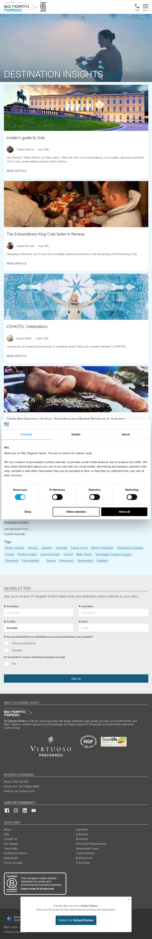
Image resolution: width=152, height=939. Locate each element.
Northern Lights (27, 554)
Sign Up (76, 678)
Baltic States (84, 554)
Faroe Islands (30, 561)
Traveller (16, 650)
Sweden (47, 548)
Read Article (17, 171)
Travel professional (23, 643)
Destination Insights (16, 522)
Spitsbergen (85, 561)
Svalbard (102, 561)
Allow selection (76, 511)
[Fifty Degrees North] (20, 7)
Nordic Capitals (14, 548)
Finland (9, 554)
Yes (13, 663)
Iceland (68, 554)
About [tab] (126, 434)
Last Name (87, 606)
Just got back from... (17, 529)
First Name (13, 606)
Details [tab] (76, 434)
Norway (33, 548)
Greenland (11, 561)
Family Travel (79, 548)
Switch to (76, 920)
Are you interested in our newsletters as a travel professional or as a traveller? (50, 636)
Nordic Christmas (102, 548)
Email (84, 621)
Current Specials (14, 534)
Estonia (51, 561)
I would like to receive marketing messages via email (36, 657)
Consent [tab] (26, 434)
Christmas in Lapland (130, 548)
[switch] (57, 497)
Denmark (61, 548)
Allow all (124, 511)
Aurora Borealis (50, 554)
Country (11, 621)
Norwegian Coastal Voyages (113, 554)
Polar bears (66, 561)
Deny (27, 511)
